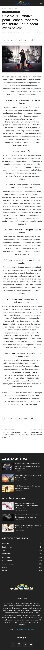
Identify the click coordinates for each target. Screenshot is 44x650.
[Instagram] (19, 644)
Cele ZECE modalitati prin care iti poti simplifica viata (32, 433)
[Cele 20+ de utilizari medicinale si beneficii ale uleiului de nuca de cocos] (8, 528)
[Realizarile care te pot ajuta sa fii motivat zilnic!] (8, 478)
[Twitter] (25, 644)
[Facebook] (13, 644)
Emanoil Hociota (13, 32)
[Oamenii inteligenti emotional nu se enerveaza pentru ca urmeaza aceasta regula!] (8, 466)
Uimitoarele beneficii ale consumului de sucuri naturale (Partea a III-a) (26, 505)
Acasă (4, 8)
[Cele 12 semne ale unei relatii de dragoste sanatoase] (8, 489)
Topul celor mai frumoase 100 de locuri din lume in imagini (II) (11, 434)
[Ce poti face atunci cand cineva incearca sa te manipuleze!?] (8, 517)
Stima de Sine (15, 12)
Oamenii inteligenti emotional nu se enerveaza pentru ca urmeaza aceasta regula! (27, 466)
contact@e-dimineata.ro (27, 629)
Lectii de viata (12, 8)
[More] (32, 40)
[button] (3, 3)
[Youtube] (31, 644)
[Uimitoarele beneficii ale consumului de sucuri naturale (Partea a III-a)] (8, 506)
